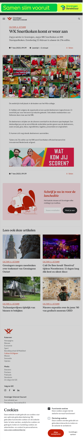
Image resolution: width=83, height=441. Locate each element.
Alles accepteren (54, 433)
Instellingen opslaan (71, 433)
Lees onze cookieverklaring (14, 430)
